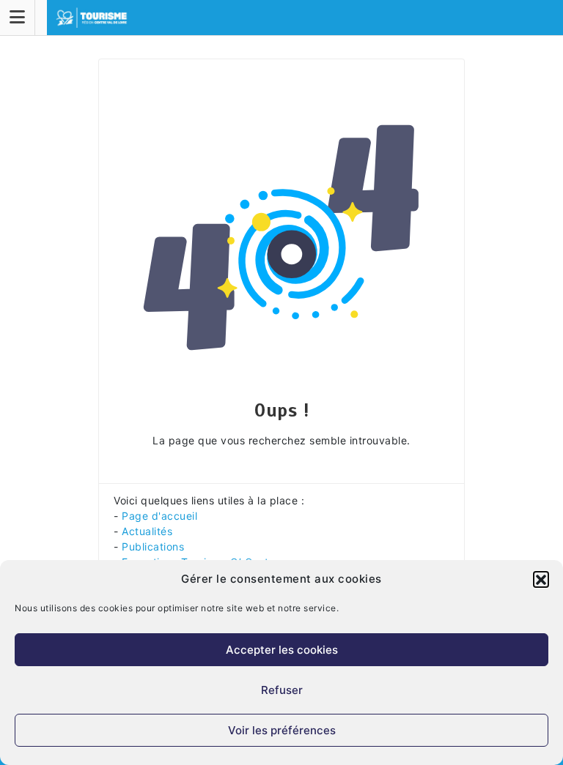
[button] (541, 579)
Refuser (282, 690)
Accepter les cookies (282, 650)
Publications (153, 546)
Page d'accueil (159, 516)
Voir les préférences (282, 730)
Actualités (147, 531)
